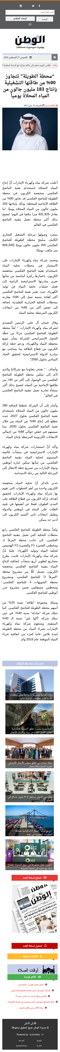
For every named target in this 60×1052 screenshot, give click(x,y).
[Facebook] (39, 6)
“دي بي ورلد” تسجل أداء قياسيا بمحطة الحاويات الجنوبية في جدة (33, 833)
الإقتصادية (50, 106)
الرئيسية (39, 1040)
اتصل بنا (39, 1045)
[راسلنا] (30, 24)
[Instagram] (21, 6)
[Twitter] (33, 6)
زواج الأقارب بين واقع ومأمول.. (31, 1008)
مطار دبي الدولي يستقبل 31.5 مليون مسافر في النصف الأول (30, 799)
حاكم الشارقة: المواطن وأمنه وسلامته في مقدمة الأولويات (30, 1002)
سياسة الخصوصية (21, 1045)
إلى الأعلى (29, 1023)
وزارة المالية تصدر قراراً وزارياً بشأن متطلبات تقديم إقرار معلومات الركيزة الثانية (31, 697)
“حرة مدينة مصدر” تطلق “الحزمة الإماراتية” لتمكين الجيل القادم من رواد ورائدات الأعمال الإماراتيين (31, 732)
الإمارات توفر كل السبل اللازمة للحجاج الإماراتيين (31, 990)
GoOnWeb (35, 1035)
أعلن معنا (21, 1040)
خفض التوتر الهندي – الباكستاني (31, 985)
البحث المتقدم (20, 19)
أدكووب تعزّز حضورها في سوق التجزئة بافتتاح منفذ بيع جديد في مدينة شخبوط (30, 867)
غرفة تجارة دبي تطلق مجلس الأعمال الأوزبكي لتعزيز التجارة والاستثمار (30, 765)
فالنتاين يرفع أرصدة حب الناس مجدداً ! (31, 996)
